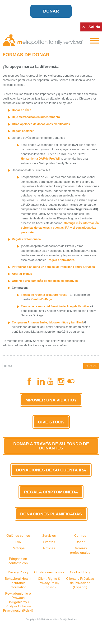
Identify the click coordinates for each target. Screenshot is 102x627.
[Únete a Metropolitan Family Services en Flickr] (70, 381)
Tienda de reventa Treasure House (44, 294)
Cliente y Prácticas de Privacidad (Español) (80, 583)
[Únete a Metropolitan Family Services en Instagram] (61, 381)
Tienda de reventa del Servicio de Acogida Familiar (55, 306)
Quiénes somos (18, 535)
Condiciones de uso (49, 572)
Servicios (49, 535)
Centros (80, 535)
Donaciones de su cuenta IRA (51, 470)
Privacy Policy (18, 572)
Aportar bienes (22, 273)
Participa (18, 548)
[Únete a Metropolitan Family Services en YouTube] (51, 381)
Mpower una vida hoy (51, 400)
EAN (18, 542)
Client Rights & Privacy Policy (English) (49, 583)
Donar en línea (21, 110)
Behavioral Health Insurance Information (18, 583)
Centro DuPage (41, 299)
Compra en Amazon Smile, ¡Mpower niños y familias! (47, 322)
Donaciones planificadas (51, 514)
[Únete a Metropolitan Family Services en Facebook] (31, 381)
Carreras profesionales (80, 550)
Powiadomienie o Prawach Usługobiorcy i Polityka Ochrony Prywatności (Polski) (18, 602)
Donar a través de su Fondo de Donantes (51, 445)
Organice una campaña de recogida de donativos (45, 281)
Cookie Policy (80, 572)
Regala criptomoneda (26, 239)
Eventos (49, 542)
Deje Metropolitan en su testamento (36, 117)
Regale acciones (23, 131)
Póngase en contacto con (18, 561)
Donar (51, 11)
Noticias (49, 548)
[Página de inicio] (43, 40)
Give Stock (51, 422)
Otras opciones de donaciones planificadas (41, 124)
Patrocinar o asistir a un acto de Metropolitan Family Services (53, 267)
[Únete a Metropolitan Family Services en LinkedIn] (41, 381)
